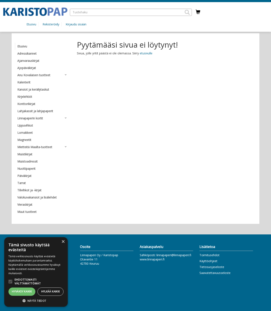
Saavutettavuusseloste (215, 273)
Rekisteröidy (51, 24)
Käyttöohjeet (208, 261)
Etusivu (31, 24)
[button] (187, 12)
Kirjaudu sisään (76, 24)
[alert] (36, 272)
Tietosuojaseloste (211, 267)
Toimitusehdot (209, 255)
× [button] (63, 241)
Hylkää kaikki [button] (50, 291)
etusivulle (146, 53)
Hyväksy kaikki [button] (22, 291)
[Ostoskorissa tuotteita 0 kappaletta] (198, 12)
